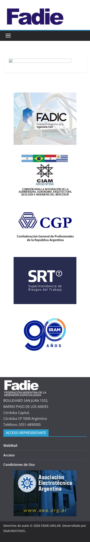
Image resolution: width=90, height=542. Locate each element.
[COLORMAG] (31, 381)
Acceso (9, 455)
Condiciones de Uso (19, 464)
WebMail (10, 445)
